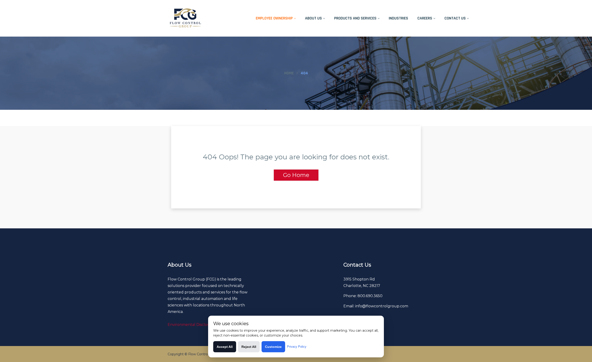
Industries (398, 18)
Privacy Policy (296, 346)
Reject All (248, 347)
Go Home (296, 175)
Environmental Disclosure (192, 324)
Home (289, 73)
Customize (273, 347)
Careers (424, 18)
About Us (313, 18)
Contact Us (455, 18)
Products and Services (355, 18)
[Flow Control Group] (203, 18)
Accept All (225, 347)
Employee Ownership (274, 18)
